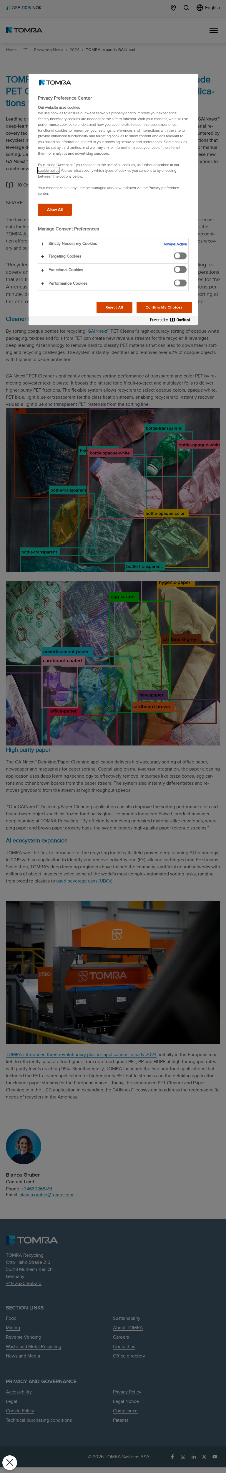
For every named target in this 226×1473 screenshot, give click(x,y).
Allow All (55, 209)
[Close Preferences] (9, 1462)
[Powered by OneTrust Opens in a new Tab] (172, 321)
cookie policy (48, 170)
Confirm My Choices (164, 307)
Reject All (115, 307)
